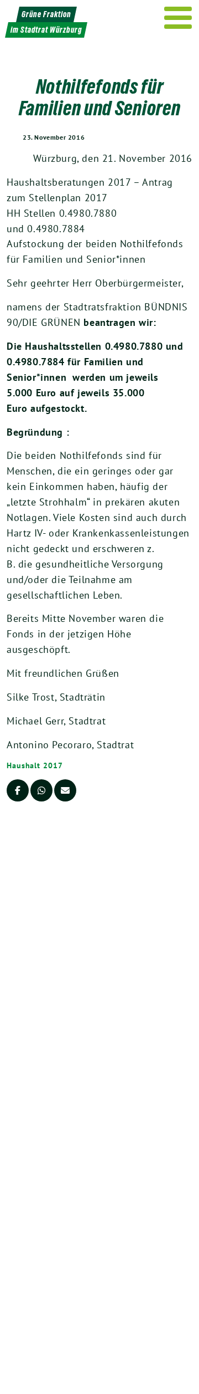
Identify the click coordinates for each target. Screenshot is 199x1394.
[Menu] (178, 17)
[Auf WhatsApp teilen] (41, 790)
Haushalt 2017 (35, 765)
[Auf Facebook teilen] (18, 790)
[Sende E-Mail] (65, 790)
